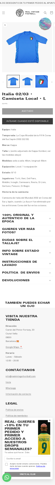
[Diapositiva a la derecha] (52, 82)
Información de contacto (18, 394)
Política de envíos (15, 410)
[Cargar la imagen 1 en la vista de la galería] (13, 81)
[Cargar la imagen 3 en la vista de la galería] (41, 81)
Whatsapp (11, 388)
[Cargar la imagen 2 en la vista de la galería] (27, 81)
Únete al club (27, 474)
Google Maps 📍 (14, 347)
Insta (8, 382)
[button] (3, 13)
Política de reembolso (17, 416)
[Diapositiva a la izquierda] (3, 82)
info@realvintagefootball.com (21, 377)
